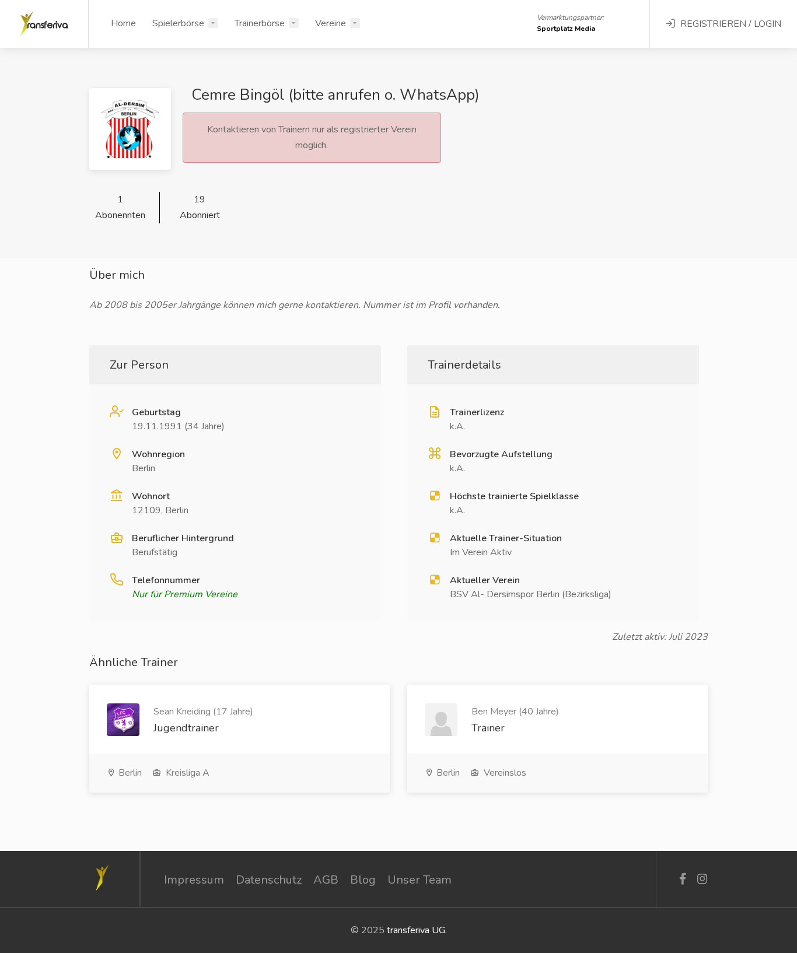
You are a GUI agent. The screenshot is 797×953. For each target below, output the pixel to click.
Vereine (330, 23)
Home (123, 23)
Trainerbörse (260, 23)
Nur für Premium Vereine (184, 594)
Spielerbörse (178, 23)
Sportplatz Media (566, 28)
